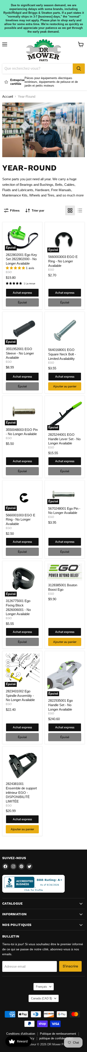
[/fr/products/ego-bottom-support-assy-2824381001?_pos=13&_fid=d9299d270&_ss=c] (22, 764)
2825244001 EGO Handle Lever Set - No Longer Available (64, 439)
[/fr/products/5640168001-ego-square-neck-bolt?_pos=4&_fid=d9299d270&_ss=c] (64, 330)
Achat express (22, 292)
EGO (9, 272)
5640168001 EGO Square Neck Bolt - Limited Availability (62, 354)
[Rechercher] (79, 68)
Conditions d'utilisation (20, 1033)
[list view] (80, 210)
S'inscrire (70, 966)
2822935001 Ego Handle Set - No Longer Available (60, 705)
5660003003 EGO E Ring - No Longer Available (63, 261)
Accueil (7, 96)
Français (41, 986)
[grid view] (70, 210)
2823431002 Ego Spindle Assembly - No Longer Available (20, 695)
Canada (41, 998)
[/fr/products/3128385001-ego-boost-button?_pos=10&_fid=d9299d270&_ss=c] (64, 572)
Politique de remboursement (58, 1033)
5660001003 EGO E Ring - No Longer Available (20, 519)
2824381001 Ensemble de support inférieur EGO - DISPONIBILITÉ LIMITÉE (21, 792)
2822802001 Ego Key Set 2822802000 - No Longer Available (21, 259)
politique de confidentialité (56, 1038)
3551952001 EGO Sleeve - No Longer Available (20, 353)
